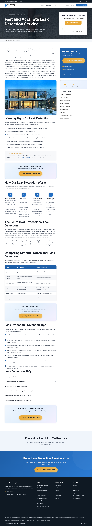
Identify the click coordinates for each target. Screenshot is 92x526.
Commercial (66, 5)
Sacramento (58, 495)
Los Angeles (58, 485)
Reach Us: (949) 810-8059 (74, 60)
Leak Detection (41, 493)
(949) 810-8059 (83, 1)
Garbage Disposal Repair (66, 115)
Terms (81, 523)
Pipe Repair (63, 112)
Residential (57, 5)
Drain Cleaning (64, 97)
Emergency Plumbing (65, 94)
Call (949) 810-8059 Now (31, 316)
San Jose (57, 498)
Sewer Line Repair (64, 103)
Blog (72, 5)
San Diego (57, 490)
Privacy (85, 523)
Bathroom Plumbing (65, 106)
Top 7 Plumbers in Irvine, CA (69, 85)
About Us (75, 485)
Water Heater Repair (65, 100)
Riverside (57, 493)
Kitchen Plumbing (64, 109)
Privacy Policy (76, 501)
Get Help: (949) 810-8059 (31, 173)
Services (48, 5)
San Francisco (58, 487)
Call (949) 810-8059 (73, 23)
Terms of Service (77, 498)
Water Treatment (64, 118)
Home (42, 5)
